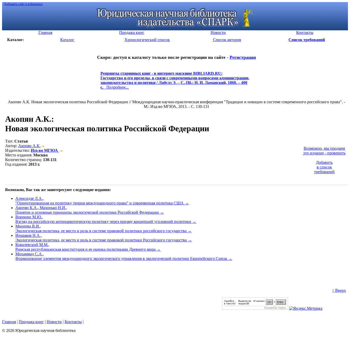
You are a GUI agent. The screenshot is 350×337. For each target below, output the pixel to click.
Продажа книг (31, 322)
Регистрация (243, 57)
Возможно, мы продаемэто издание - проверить (324, 150)
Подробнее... (174, 82)
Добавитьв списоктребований (324, 167)
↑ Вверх (339, 290)
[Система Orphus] (255, 308)
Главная (9, 322)
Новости (54, 322)
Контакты (73, 322)
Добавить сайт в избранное (23, 4)
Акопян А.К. (29, 146)
